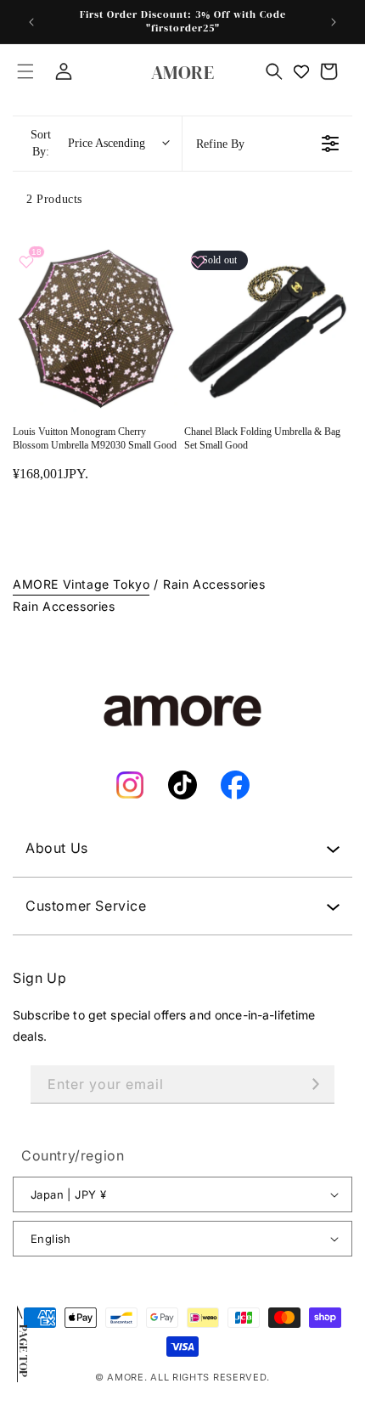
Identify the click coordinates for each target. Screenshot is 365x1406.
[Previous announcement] (31, 22)
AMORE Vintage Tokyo (81, 584)
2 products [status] (54, 199)
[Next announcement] (333, 22)
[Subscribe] (315, 1084)
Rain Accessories (214, 584)
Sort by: (88, 143)
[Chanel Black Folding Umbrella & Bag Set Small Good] (268, 328)
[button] (25, 71)
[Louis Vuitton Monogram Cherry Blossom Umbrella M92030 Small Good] (97, 328)
